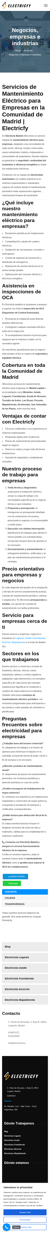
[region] (25, 1208)
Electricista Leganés (17, 957)
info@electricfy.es (17, 1043)
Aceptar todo (25, 1212)
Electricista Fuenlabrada (19, 978)
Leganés (19, 638)
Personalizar (25, 1220)
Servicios (28, 50)
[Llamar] (6, 1227)
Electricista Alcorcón (17, 989)
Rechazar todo (25, 1227)
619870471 (13, 1032)
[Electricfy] (16, 5)
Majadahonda (19, 642)
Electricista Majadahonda (20, 1000)
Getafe (28, 638)
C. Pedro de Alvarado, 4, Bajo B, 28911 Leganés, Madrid (27, 1024)
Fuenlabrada (39, 638)
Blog (7, 946)
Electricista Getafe (16, 967)
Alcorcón (6, 642)
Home (18, 50)
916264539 (13, 1036)
